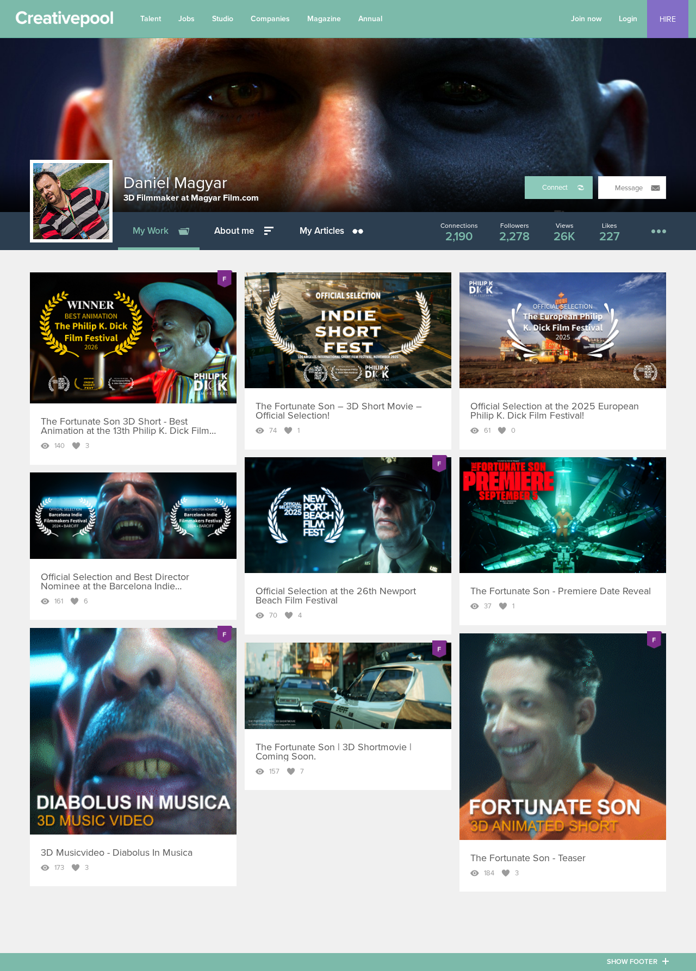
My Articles (322, 230)
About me (234, 230)
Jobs (186, 18)
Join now (586, 18)
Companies (270, 18)
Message (629, 188)
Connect (555, 187)
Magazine (324, 18)
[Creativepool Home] (64, 22)
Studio (222, 18)
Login (628, 18)
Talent (150, 18)
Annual (370, 18)
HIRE (668, 19)
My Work (151, 230)
